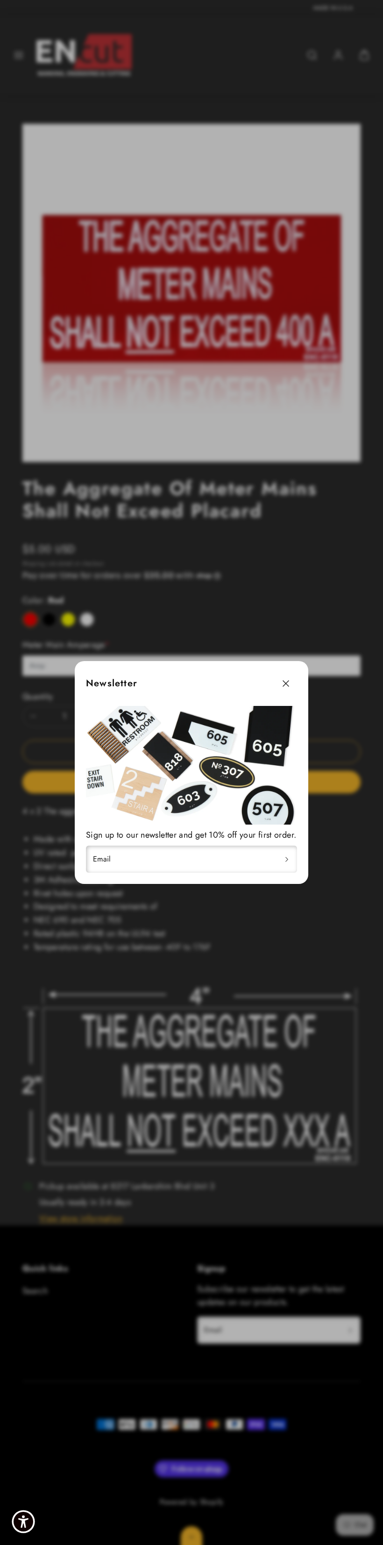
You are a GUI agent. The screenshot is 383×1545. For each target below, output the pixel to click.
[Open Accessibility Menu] (23, 1522)
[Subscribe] (287, 859)
